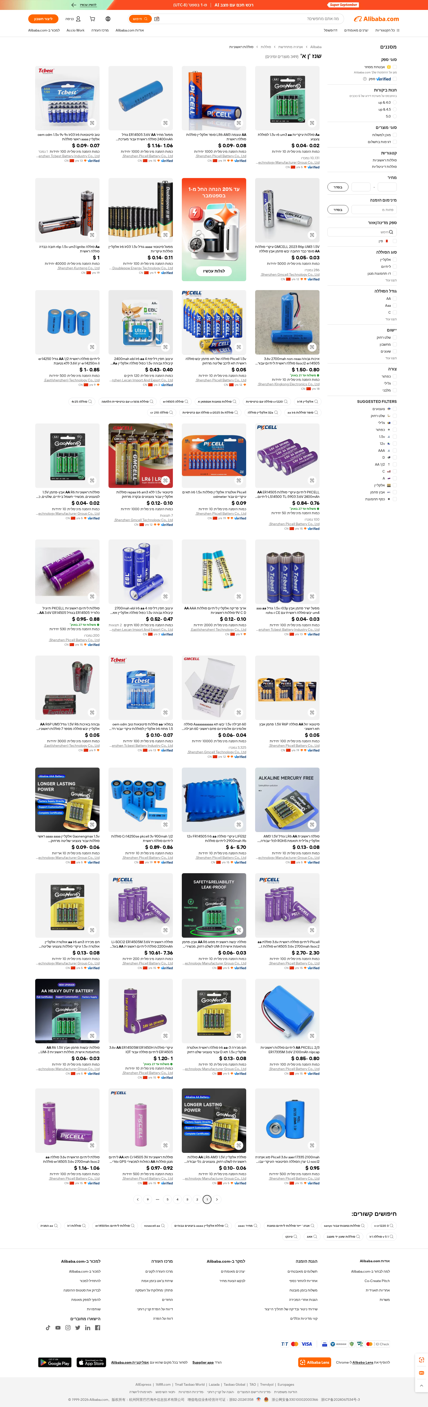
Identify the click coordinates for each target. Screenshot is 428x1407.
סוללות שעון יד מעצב (341, 1236)
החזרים (167, 1300)
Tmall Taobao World (190, 1384)
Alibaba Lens (362, 1362)
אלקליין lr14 (305, 401)
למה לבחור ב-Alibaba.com (370, 1271)
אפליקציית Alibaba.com (130, 1362)
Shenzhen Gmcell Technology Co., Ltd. (290, 274)
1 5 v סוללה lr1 (379, 1236)
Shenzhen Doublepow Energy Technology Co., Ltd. (140, 268)
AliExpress (143, 1384)
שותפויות (94, 1309)
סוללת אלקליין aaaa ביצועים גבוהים (199, 1225)
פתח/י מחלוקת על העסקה (154, 1290)
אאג (309, 1236)
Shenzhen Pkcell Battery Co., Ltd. (220, 156)
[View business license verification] (258, 1399)
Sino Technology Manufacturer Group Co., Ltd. (287, 162)
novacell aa (152, 1225)
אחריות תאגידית (378, 1290)
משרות (385, 1300)
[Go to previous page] (217, 1199)
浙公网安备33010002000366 (295, 1400)
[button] (157, 19)
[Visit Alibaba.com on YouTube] (58, 1328)
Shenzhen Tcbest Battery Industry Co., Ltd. (67, 156)
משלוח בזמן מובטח (304, 1290)
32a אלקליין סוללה (260, 412)
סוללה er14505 (173, 401)
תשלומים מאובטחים (303, 1271)
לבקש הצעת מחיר (232, 1281)
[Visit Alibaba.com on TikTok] (48, 1328)
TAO (252, 1384)
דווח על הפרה (163, 1318)
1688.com (163, 1384)
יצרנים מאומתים (233, 1271)
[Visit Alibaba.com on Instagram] (68, 1328)
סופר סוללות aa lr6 (300, 412)
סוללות (266, 47)
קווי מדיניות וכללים (304, 1318)
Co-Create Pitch (377, 1281)
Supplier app (203, 1362)
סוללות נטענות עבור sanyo (342, 1225)
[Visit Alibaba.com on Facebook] (98, 1328)
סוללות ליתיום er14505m (112, 1225)
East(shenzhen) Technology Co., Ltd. (72, 380)
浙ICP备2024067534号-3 (340, 1400)
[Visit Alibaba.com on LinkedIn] (88, 1328)
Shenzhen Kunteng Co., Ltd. (78, 268)
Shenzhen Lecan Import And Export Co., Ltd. (140, 380)
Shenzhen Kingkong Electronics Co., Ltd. (289, 384)
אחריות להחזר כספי (303, 1281)
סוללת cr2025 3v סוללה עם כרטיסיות (208, 412)
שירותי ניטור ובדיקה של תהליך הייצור (291, 1309)
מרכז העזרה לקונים (159, 1271)
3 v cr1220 (381, 1225)
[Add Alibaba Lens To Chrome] (314, 1362)
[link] (421, 1359)
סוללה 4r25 (79, 401)
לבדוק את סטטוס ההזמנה (82, 1290)
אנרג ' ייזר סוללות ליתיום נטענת (288, 1225)
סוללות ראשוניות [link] (241, 47)
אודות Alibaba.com (375, 1261)
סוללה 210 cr (159, 412)
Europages (286, 1384)
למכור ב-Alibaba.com (85, 1271)
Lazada (214, 1384)
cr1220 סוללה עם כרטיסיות (264, 401)
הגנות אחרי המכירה (303, 1300)
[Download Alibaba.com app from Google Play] (55, 1362)
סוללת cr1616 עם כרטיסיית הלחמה (125, 401)
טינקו (289, 1236)
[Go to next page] (137, 1199)
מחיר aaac (245, 1225)
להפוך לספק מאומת (86, 1300)
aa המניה (46, 1225)
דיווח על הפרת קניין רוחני (155, 1309)
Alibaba (315, 47)
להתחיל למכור (90, 1281)
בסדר (338, 187)
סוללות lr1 (74, 1225)
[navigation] (362, 624)
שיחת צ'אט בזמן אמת (157, 1281)
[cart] (92, 20)
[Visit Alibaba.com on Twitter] (78, 1328)
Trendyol (266, 1384)
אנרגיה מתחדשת (290, 47)
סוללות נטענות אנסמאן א (215, 401)
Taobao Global (234, 1384)
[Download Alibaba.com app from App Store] (91, 1362)
